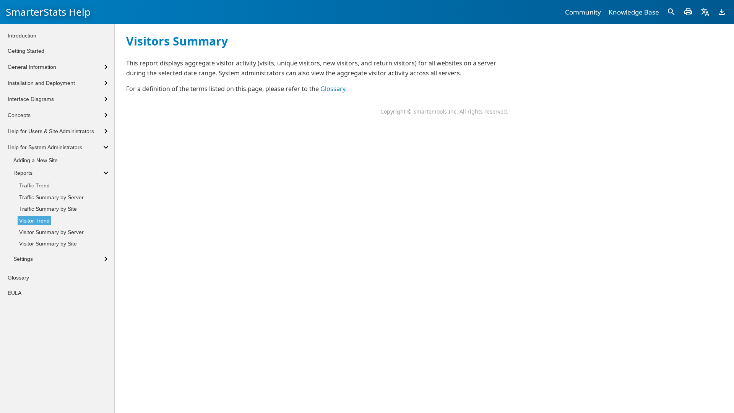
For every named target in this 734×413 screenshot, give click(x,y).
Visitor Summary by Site (48, 244)
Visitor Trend (34, 221)
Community (583, 12)
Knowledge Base (634, 12)
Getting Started (26, 51)
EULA (14, 293)
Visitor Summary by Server (51, 232)
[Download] (721, 12)
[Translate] (705, 12)
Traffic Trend (34, 185)
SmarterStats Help (48, 12)
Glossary (332, 89)
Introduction (22, 36)
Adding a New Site (35, 160)
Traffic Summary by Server (51, 197)
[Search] (671, 12)
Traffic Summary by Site (48, 209)
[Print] (688, 12)
